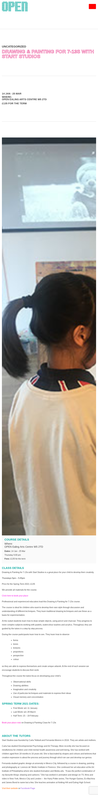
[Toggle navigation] (92, 6)
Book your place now (11, 723)
